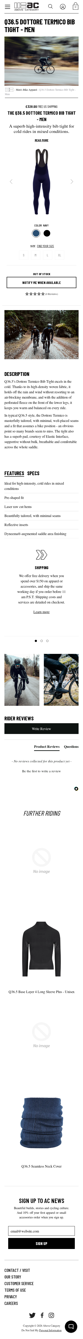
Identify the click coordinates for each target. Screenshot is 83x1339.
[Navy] (36, 233)
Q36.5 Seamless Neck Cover (41, 1166)
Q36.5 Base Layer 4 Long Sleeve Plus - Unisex (42, 991)
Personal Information (50, 1330)
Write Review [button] (41, 728)
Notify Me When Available (41, 282)
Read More (41, 140)
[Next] (72, 181)
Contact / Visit (17, 1270)
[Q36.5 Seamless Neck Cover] (41, 1120)
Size (32, 246)
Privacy (10, 1296)
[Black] (47, 233)
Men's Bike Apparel (26, 89)
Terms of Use (15, 1290)
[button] (41, 295)
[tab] (47, 747)
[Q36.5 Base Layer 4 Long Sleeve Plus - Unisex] (41, 945)
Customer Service (19, 1283)
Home (9, 90)
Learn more (41, 611)
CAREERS (11, 1303)
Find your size (45, 246)
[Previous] (11, 181)
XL (59, 255)
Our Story (12, 1277)
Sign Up (41, 1243)
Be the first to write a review (41, 771)
